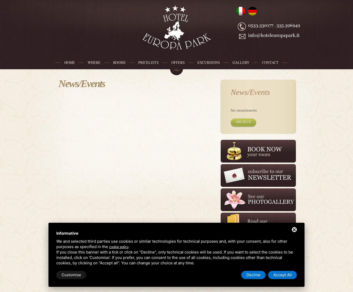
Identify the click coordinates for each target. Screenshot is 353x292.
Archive (243, 122)
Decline (253, 274)
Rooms (119, 62)
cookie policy (119, 247)
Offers (178, 62)
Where (94, 62)
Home (69, 62)
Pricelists (148, 62)
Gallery (241, 62)
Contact (270, 62)
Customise (71, 274)
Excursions (208, 62)
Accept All (282, 274)
